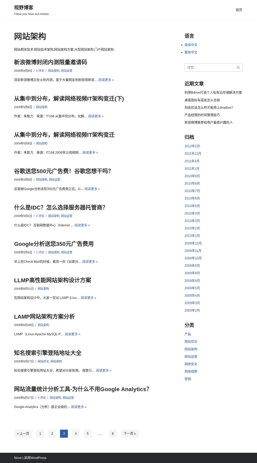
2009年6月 (192, 280)
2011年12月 (193, 153)
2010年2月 (192, 228)
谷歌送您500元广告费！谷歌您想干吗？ (64, 171)
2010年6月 (192, 198)
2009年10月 (193, 258)
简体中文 (191, 45)
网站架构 (53, 70)
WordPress (38, 458)
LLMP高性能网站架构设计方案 (52, 280)
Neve (18, 458)
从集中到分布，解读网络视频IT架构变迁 (64, 135)
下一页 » (130, 433)
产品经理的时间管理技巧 (202, 115)
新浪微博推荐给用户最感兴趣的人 (209, 122)
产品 (188, 334)
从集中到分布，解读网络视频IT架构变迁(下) (69, 99)
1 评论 (40, 252)
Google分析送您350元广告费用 (54, 244)
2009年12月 (193, 243)
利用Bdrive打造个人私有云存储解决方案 (213, 92)
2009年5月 (192, 288)
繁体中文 (191, 52)
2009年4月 (192, 295)
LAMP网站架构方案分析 (44, 317)
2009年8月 (192, 273)
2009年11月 (193, 250)
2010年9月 (192, 176)
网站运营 (66, 70)
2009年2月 (192, 310)
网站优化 (43, 361)
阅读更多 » (106, 80)
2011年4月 (192, 161)
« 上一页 (23, 433)
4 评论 (42, 397)
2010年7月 (192, 191)
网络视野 (191, 371)
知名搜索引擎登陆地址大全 (48, 353)
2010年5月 (192, 206)
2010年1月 (192, 235)
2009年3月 (192, 303)
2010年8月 (192, 183)
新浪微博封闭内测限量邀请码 (50, 62)
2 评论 (40, 216)
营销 (188, 379)
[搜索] (238, 67)
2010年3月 (192, 221)
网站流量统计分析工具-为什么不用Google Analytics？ (83, 389)
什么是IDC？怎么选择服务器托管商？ (61, 207)
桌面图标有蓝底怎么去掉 (202, 100)
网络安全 (191, 364)
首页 (239, 10)
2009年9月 (192, 265)
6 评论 (40, 70)
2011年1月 (192, 168)
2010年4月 (192, 213)
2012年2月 (192, 146)
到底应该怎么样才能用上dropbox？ (210, 107)
